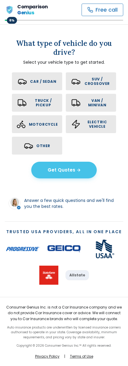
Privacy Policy (47, 356)
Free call (107, 9)
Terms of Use (81, 356)
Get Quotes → (64, 170)
